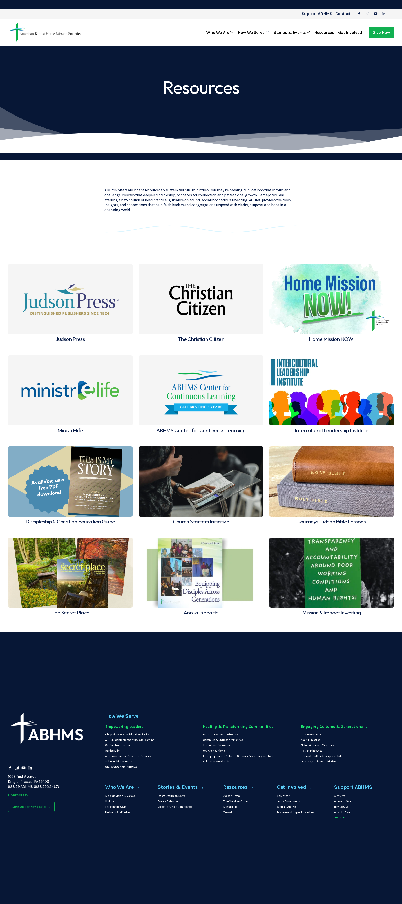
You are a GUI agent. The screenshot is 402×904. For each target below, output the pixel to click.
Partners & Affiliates (117, 812)
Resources (324, 32)
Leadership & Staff (116, 806)
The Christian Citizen (236, 801)
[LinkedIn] (384, 14)
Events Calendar (167, 801)
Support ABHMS (317, 13)
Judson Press (231, 795)
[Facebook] (359, 14)
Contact (343, 13)
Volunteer (283, 795)
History (109, 801)
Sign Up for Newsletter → (31, 806)
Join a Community (288, 801)
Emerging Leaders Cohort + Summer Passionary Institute (238, 756)
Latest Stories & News (171, 795)
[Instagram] (367, 14)
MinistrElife (230, 806)
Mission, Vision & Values (120, 795)
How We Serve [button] (251, 32)
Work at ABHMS (286, 806)
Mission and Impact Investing (295, 812)
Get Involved (350, 32)
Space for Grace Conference (174, 806)
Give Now (381, 32)
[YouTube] (376, 14)
